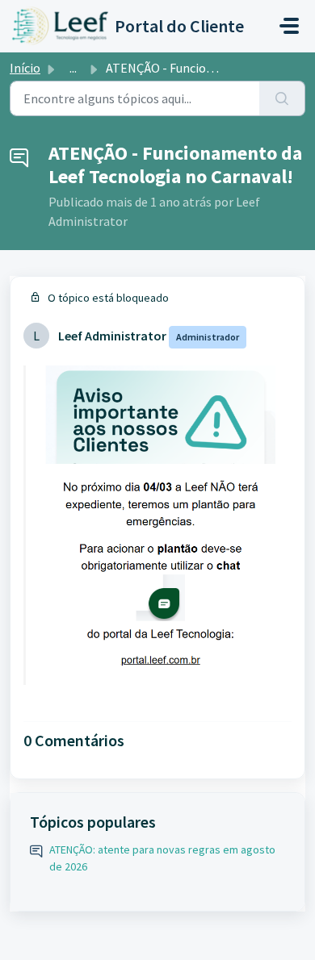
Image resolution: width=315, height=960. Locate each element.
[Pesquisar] (282, 98)
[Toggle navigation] (289, 25)
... (73, 68)
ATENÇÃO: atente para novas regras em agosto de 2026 (162, 858)
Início (25, 68)
